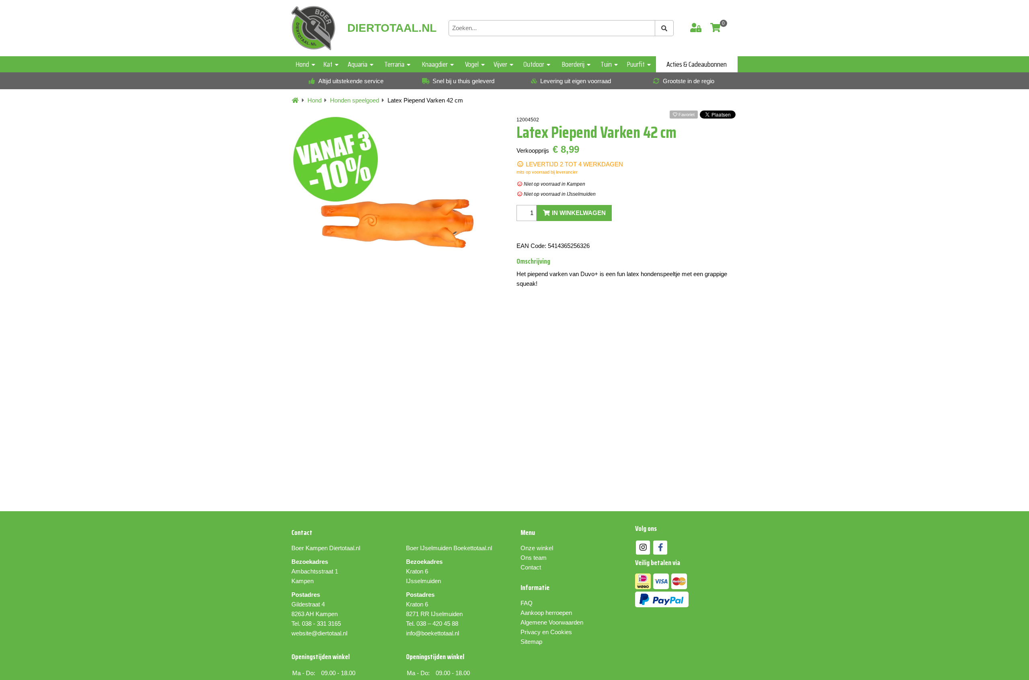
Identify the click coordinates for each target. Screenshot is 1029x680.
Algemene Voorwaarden (552, 622)
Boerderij (573, 64)
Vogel (472, 64)
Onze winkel (537, 548)
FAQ (527, 603)
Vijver (500, 64)
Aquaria (357, 64)
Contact (531, 567)
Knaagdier (435, 64)
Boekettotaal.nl (472, 548)
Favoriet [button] (686, 114)
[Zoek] (664, 28)
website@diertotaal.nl (319, 633)
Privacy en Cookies (546, 632)
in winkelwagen (578, 212)
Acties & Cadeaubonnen (696, 64)
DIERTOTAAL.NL (392, 28)
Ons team (534, 557)
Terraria (394, 64)
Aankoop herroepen (546, 612)
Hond (302, 64)
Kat (328, 64)
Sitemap (531, 641)
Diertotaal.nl (344, 548)
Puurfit (636, 64)
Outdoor (533, 64)
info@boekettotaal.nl (432, 633)
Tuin (606, 64)
